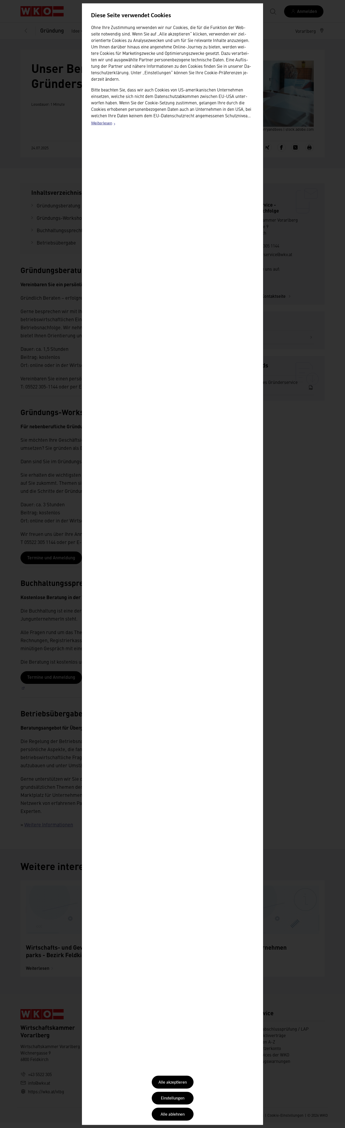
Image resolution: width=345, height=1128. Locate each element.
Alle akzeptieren (172, 1082)
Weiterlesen (103, 124)
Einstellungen (172, 1098)
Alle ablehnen (173, 1114)
